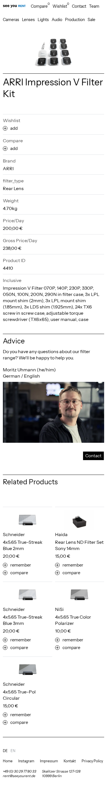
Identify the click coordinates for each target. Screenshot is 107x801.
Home (8, 761)
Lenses (28, 19)
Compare (40, 6)
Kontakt (70, 761)
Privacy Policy (92, 761)
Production (75, 19)
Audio (57, 19)
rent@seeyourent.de (19, 776)
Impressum (49, 761)
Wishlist (61, 6)
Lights (43, 19)
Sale (91, 19)
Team (94, 6)
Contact (79, 6)
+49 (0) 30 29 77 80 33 (19, 771)
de (5, 751)
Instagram (26, 761)
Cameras (11, 19)
